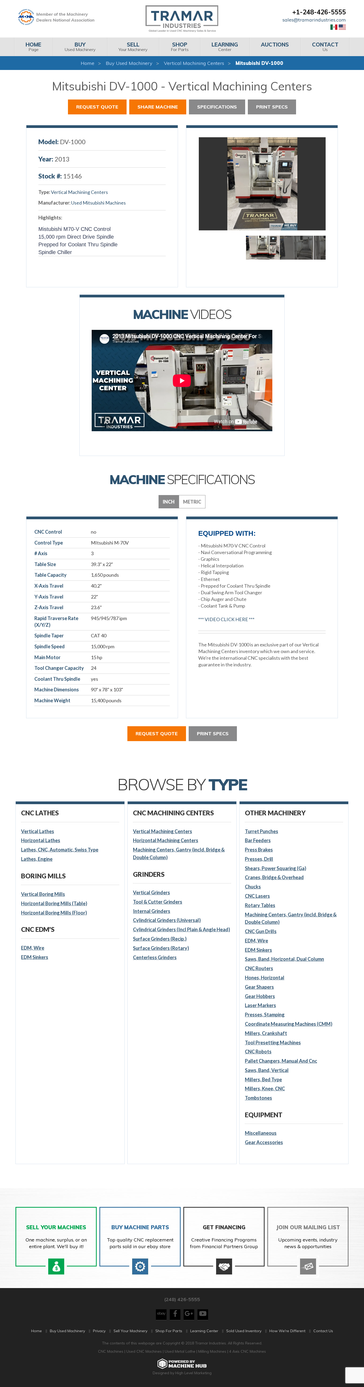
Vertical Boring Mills (43, 894)
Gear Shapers (259, 987)
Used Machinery (80, 46)
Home (87, 63)
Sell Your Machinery (130, 1330)
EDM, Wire (32, 948)
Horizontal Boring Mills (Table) (54, 903)
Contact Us (323, 1330)
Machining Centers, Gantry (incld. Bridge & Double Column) (179, 853)
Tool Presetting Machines (273, 1042)
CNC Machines (111, 1351)
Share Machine (157, 107)
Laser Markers (260, 1005)
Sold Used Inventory (243, 1330)
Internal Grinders (151, 911)
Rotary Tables (260, 905)
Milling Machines (212, 1351)
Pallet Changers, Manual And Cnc (281, 1061)
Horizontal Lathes (40, 840)
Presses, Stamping (265, 1015)
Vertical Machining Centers (194, 63)
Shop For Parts (168, 1330)
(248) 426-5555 (182, 1299)
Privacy (99, 1330)
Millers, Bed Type (263, 1079)
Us (325, 46)
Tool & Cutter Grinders (157, 902)
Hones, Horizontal (264, 978)
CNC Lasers (257, 896)
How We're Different (287, 1330)
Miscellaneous (261, 1133)
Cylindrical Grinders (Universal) (167, 920)
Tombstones (258, 1098)
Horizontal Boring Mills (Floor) (54, 913)
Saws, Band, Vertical (267, 1070)
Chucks (253, 887)
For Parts (180, 46)
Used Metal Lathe (180, 1351)
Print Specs (272, 107)
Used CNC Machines (144, 1351)
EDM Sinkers (34, 957)
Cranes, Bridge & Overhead (274, 877)
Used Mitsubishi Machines (98, 203)
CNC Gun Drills (261, 931)
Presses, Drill (259, 859)
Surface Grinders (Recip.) (160, 939)
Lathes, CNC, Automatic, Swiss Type (59, 850)
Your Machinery (133, 46)
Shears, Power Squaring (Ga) (275, 868)
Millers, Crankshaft (266, 1033)
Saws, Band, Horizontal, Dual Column (284, 959)
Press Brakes (259, 850)
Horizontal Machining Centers (165, 840)
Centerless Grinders (155, 957)
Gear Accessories (264, 1142)
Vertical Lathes (37, 831)
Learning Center (204, 1330)
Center (225, 46)
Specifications (217, 107)
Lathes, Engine (36, 859)
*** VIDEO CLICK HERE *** (226, 619)
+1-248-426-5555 (319, 12)
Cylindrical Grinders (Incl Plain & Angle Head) (181, 929)
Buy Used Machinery (129, 63)
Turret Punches (261, 831)
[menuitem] (33, 47)
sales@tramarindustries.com (314, 20)
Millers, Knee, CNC (265, 1088)
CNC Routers (259, 968)
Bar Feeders (258, 840)
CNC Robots (258, 1051)
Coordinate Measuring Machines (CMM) (288, 1024)
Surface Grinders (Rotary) (161, 948)
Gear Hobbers (260, 996)
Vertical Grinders (151, 892)
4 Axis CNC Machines (247, 1351)
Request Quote (97, 107)
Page (33, 46)
